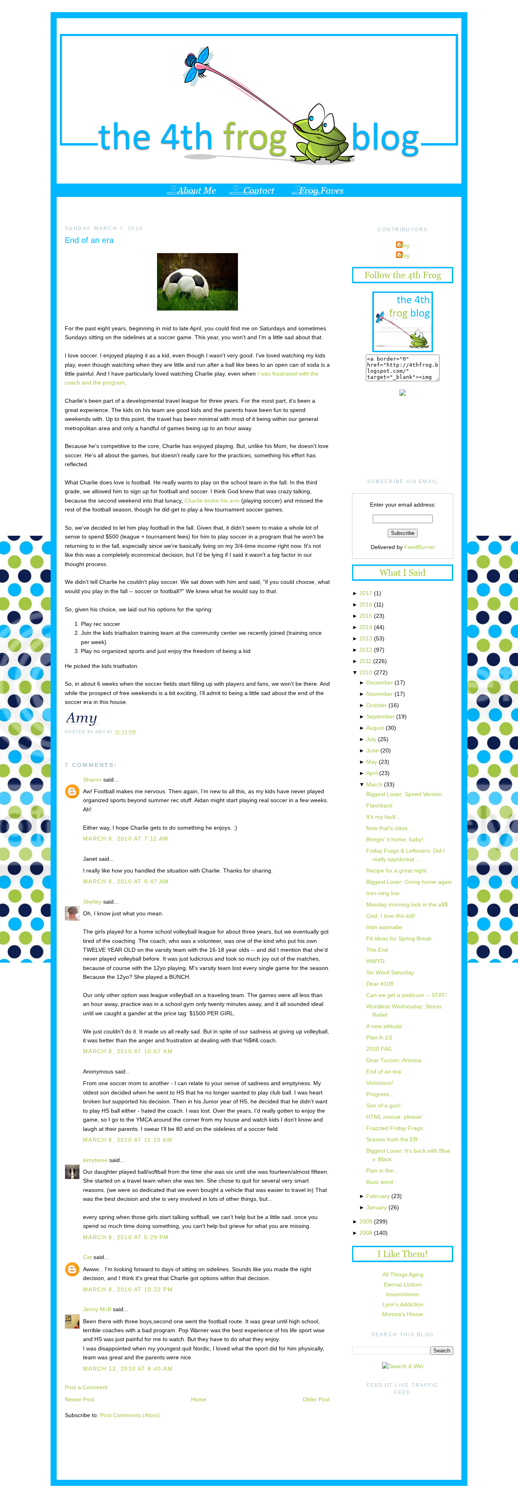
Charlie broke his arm (212, 500)
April (372, 773)
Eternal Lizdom (403, 1284)
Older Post (316, 1399)
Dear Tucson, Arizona (393, 1060)
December (379, 682)
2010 (365, 672)
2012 (365, 650)
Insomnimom (402, 1294)
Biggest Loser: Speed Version (404, 794)
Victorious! (379, 1083)
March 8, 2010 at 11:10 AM (127, 1140)
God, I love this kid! (390, 916)
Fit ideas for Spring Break (398, 938)
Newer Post (79, 1399)
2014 (365, 627)
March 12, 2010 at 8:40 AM (128, 1368)
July (371, 739)
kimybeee (95, 1160)
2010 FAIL (379, 1049)
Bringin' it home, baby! (394, 839)
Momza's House (402, 1314)
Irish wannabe (384, 927)
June (372, 750)
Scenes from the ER (392, 1139)
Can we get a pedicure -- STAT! (406, 995)
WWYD (375, 961)
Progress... (380, 1094)
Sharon (92, 779)
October (376, 705)
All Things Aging (402, 1274)
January (376, 1207)
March (374, 784)
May (371, 762)
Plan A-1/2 (379, 1037)
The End (377, 950)
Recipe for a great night (396, 870)
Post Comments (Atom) (130, 1415)
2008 (365, 1233)
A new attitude (384, 1026)
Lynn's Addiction (402, 1304)
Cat (87, 1257)
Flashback (379, 805)
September (380, 716)
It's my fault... (383, 816)
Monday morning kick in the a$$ (407, 904)
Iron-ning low (382, 893)
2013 (365, 638)
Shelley (92, 901)
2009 (365, 1221)
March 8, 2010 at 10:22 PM (128, 1289)
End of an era (89, 240)
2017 (365, 593)
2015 (365, 616)
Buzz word (379, 1182)
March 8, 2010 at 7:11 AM (126, 838)
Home (198, 1399)
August (375, 728)
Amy (404, 245)
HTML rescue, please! (394, 1116)
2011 (365, 661)
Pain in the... (382, 1170)
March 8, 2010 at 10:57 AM (128, 1051)
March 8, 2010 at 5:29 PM (126, 1237)
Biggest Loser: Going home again (409, 882)
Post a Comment (86, 1387)
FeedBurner (419, 547)
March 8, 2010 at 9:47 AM (126, 881)
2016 (365, 604)
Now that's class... (389, 828)
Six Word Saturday (390, 972)
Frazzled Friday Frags (394, 1128)
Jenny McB (97, 1309)
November (379, 694)
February (378, 1196)
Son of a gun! (383, 1105)
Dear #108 (379, 983)
